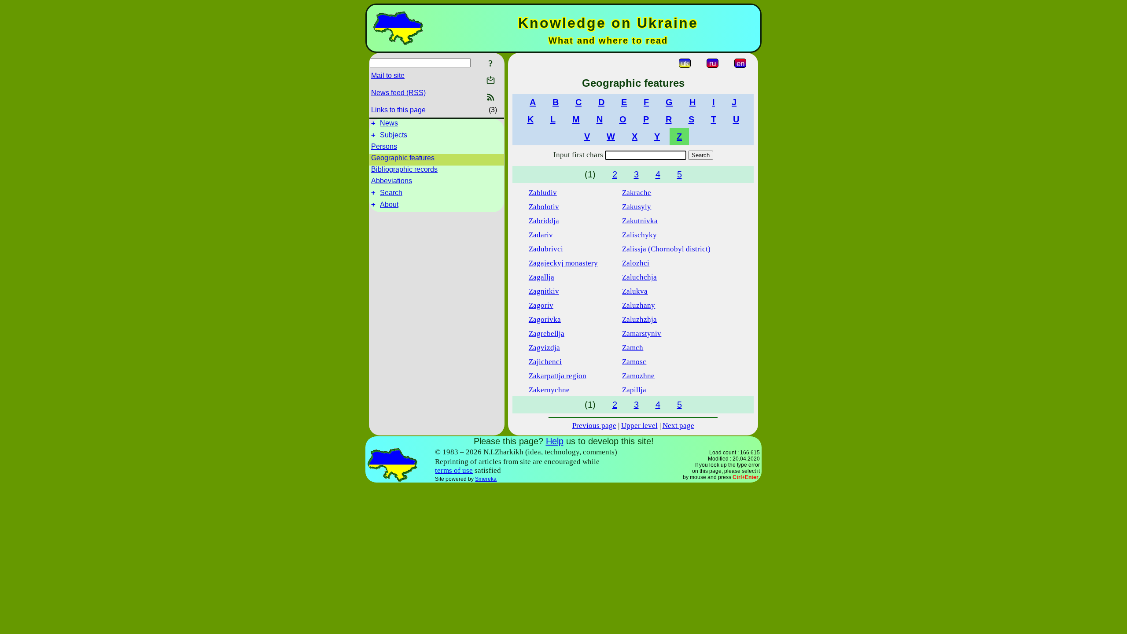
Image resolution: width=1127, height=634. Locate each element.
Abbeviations (391, 180)
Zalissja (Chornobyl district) (666, 249)
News (389, 123)
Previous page (594, 425)
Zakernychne (549, 390)
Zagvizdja (544, 347)
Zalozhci (635, 263)
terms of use (454, 470)
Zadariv (541, 235)
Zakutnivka (640, 221)
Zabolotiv (544, 207)
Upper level (639, 425)
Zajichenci (545, 362)
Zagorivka (545, 319)
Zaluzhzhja (639, 319)
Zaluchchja (639, 277)
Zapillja (634, 390)
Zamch (632, 347)
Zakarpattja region (557, 376)
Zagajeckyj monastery (563, 263)
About (389, 204)
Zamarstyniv (641, 333)
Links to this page (398, 110)
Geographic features (403, 158)
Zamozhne (638, 376)
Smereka (486, 479)
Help (555, 441)
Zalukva (635, 291)
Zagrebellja (546, 333)
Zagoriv (541, 305)
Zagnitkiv (544, 291)
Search (391, 192)
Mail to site (388, 75)
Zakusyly (636, 207)
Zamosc (634, 362)
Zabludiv (543, 192)
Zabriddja (544, 221)
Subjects (393, 135)
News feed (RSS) (398, 92)
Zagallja (541, 277)
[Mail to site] (491, 80)
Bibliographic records (404, 169)
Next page (678, 425)
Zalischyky (639, 235)
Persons (384, 146)
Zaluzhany (638, 305)
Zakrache (636, 192)
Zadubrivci (546, 249)
